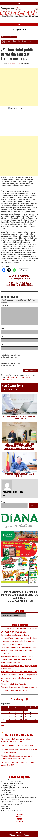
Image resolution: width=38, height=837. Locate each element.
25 (9, 719)
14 (26, 714)
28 (26, 719)
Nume (3, 329)
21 (26, 717)
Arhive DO (19, 818)
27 (21, 719)
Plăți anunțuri (19, 821)
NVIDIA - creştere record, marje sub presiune (17, 746)
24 (3, 719)
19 (15, 717)
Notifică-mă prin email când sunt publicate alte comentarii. (10, 356)
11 (9, 714)
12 (15, 714)
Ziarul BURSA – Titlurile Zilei (19, 735)
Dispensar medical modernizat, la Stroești (19, 474)
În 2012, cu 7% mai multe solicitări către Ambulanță (18, 283)
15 (30, 714)
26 (15, 719)
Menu (19, 3)
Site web (3, 345)
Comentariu (5, 306)
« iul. (3, 725)
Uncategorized (11, 37)
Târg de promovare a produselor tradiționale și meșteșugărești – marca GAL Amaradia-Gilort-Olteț (19, 446)
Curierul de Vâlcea (22, 835)
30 (35, 719)
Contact (19, 820)
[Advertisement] (19, 87)
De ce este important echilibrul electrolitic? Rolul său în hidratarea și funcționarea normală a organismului (19, 650)
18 (9, 717)
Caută (3, 502)
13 (21, 714)
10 (3, 714)
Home (3, 37)
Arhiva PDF (19, 816)
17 (3, 717)
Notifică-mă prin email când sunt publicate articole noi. (10, 365)
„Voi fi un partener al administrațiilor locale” (19, 277)
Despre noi (19, 814)
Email (3, 337)
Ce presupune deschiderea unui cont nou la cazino (19, 417)
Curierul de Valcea (13, 63)
